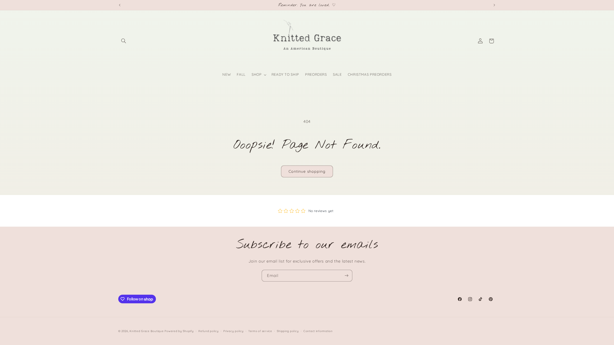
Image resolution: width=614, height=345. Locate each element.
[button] (123, 40)
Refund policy (208, 331)
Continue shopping (307, 171)
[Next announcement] (494, 5)
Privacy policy (233, 331)
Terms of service (260, 331)
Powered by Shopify (179, 331)
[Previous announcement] (119, 5)
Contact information (318, 331)
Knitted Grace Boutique (147, 331)
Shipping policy (288, 331)
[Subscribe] (346, 276)
